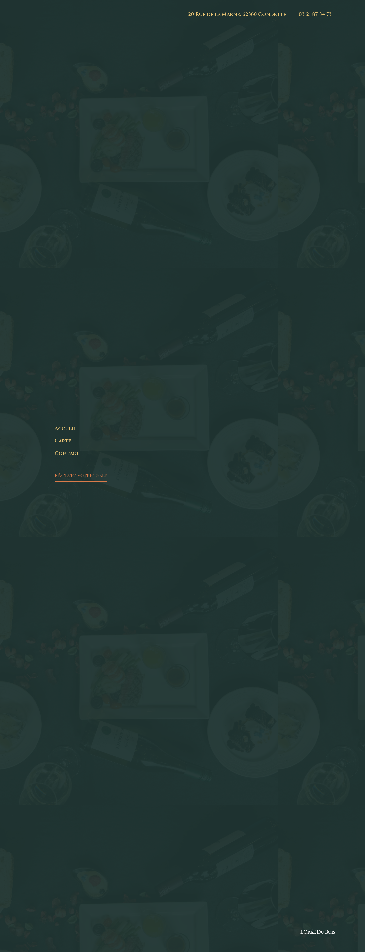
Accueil (65, 428)
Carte (63, 440)
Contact (67, 453)
